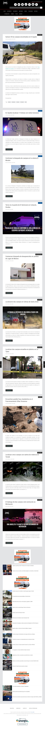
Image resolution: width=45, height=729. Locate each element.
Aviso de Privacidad (33, 708)
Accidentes (9, 11)
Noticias (35, 11)
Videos (25, 11)
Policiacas (31, 11)
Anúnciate (18, 708)
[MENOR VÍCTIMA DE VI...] (1, 364)
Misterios (21, 11)
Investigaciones (39, 254)
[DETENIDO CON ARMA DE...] (44, 364)
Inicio (5, 11)
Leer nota (9, 149)
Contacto (25, 708)
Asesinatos (15, 11)
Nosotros (12, 708)
